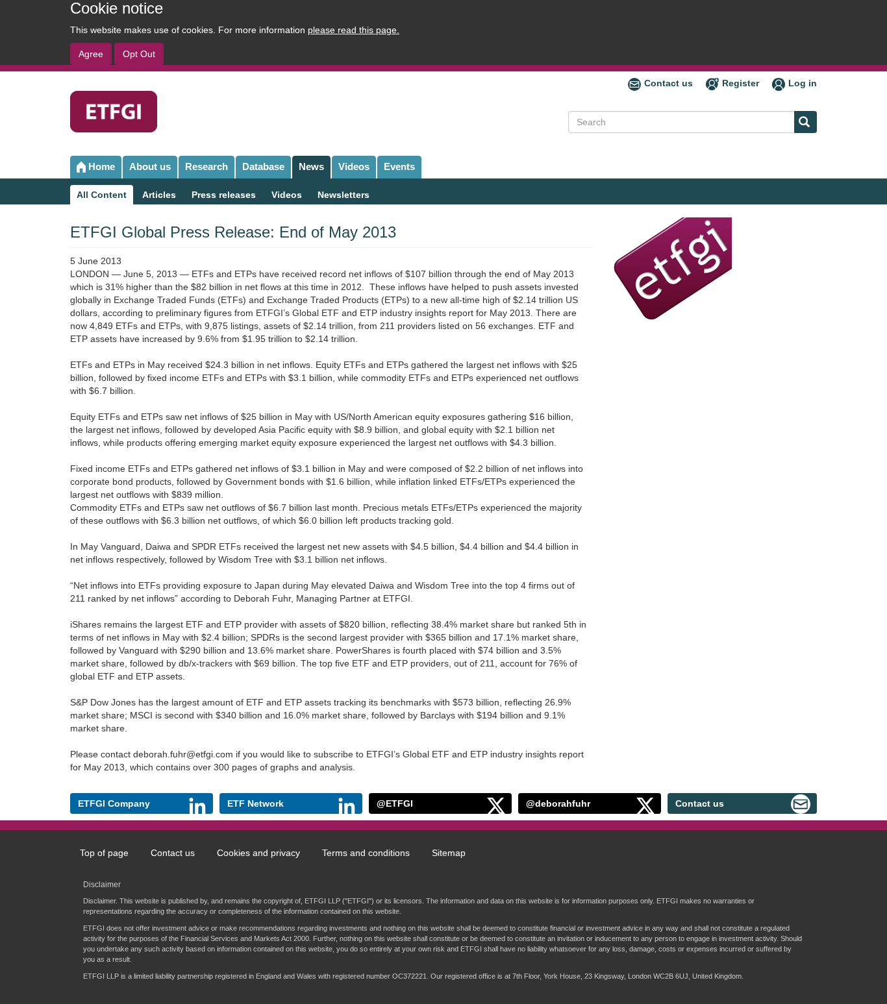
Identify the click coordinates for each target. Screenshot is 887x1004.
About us (150, 166)
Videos (353, 166)
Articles (159, 195)
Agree (91, 54)
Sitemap (449, 853)
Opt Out (139, 54)
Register (740, 83)
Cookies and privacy (258, 853)
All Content (102, 195)
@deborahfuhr (558, 803)
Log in (802, 83)
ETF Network (255, 803)
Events (399, 166)
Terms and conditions (366, 853)
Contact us (668, 83)
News (311, 166)
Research (206, 166)
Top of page (104, 853)
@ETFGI (395, 803)
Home (101, 166)
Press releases (224, 195)
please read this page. (353, 30)
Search (805, 122)
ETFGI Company (114, 803)
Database (263, 166)
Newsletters (343, 195)
